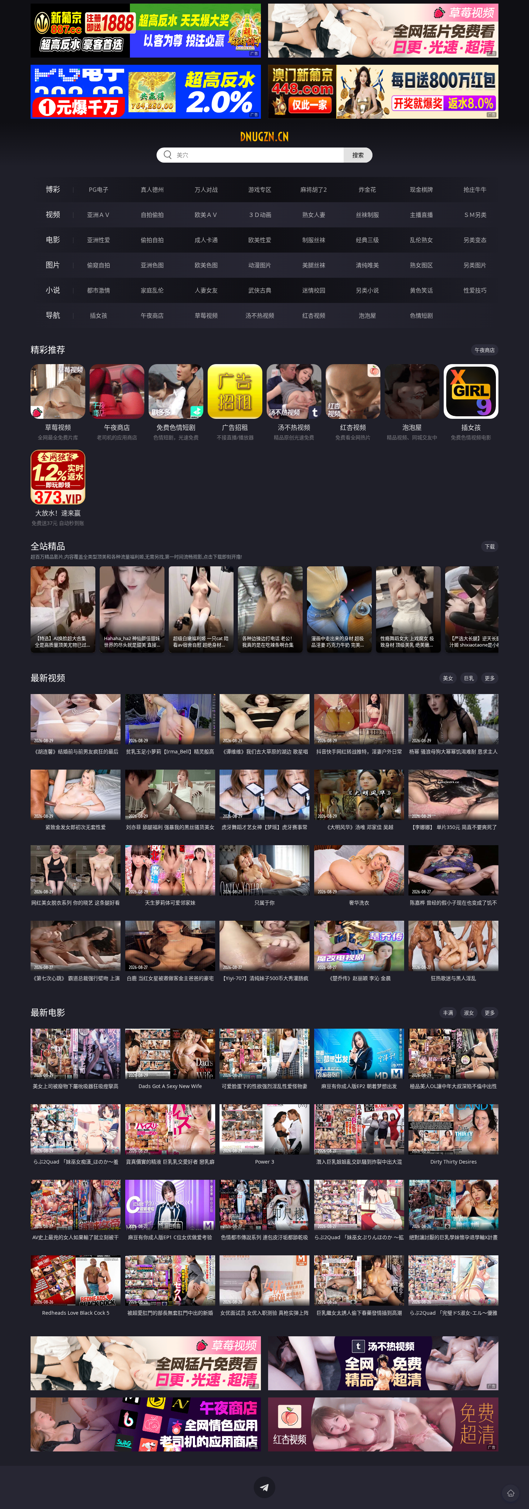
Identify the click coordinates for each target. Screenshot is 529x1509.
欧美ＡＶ (206, 215)
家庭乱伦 (152, 290)
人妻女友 (206, 290)
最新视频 (48, 678)
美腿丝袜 (313, 265)
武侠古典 (259, 290)
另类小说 (367, 290)
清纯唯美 (367, 265)
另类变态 (475, 240)
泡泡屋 (367, 316)
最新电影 (48, 1012)
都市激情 (98, 290)
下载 (490, 546)
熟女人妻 (313, 215)
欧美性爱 (259, 240)
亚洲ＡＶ (98, 215)
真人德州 (152, 190)
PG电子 (98, 190)
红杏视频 (313, 316)
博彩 (53, 189)
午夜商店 (152, 316)
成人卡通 (206, 240)
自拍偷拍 (152, 215)
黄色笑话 (421, 290)
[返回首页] (510, 1493)
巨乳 (469, 678)
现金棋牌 (421, 190)
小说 (53, 290)
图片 (53, 265)
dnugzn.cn (264, 137)
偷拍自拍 (152, 240)
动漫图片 (259, 265)
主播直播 (421, 215)
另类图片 (475, 265)
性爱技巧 (475, 290)
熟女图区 (421, 265)
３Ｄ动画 (259, 215)
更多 (490, 678)
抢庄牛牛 (475, 190)
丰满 (448, 1012)
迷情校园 (313, 290)
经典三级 (367, 240)
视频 (53, 214)
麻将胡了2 (313, 190)
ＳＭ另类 (475, 215)
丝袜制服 (367, 215)
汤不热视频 (259, 316)
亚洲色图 (152, 265)
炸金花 (367, 190)
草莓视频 (206, 316)
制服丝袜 (313, 240)
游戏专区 (259, 190)
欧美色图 (206, 265)
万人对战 (206, 190)
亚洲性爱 (98, 240)
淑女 (469, 1012)
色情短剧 (421, 316)
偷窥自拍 (98, 265)
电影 (53, 240)
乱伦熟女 (421, 240)
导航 (53, 315)
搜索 (358, 155)
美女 (448, 678)
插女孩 (98, 316)
